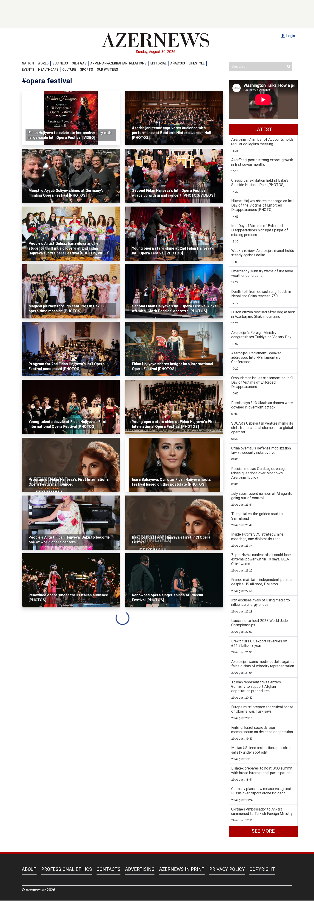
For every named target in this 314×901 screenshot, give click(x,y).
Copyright (262, 869)
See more (263, 831)
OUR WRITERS (107, 69)
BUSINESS (60, 63)
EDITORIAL (158, 63)
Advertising (139, 869)
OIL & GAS (79, 63)
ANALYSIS (177, 63)
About (29, 869)
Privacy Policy (227, 869)
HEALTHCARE (48, 69)
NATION (28, 63)
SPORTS (86, 69)
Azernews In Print (182, 869)
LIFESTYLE (197, 63)
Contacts (108, 869)
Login (290, 36)
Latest (263, 129)
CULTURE (69, 69)
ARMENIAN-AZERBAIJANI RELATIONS (118, 63)
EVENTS (28, 69)
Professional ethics (66, 869)
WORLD (43, 63)
